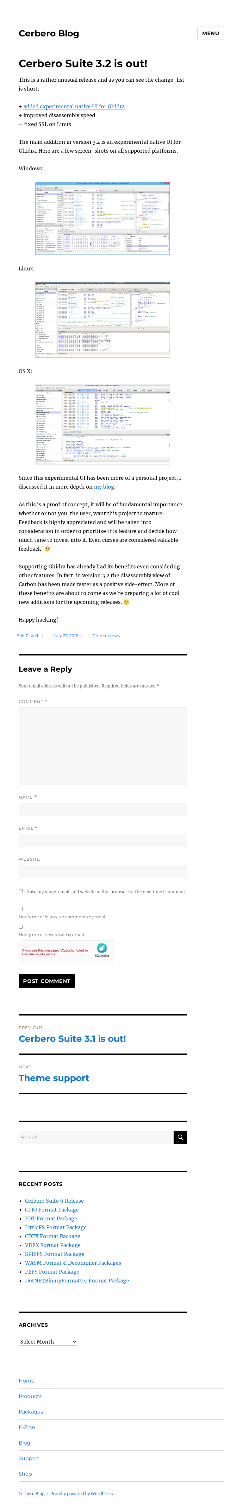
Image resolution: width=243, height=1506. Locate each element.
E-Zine (27, 1427)
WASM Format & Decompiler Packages (73, 1263)
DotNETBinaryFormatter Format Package (77, 1280)
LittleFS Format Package (56, 1227)
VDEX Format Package (53, 1245)
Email (28, 828)
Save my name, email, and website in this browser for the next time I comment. (106, 892)
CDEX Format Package (52, 1236)
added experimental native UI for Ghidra (74, 106)
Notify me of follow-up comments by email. (63, 916)
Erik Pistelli (28, 635)
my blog (104, 487)
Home (26, 1381)
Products (30, 1396)
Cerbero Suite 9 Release (54, 1201)
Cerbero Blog (49, 33)
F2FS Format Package (52, 1272)
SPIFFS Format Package (54, 1254)
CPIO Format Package (52, 1209)
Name (28, 797)
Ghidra (99, 635)
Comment (33, 701)
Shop (25, 1474)
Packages (31, 1412)
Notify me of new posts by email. (52, 934)
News (114, 635)
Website (29, 859)
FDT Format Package (51, 1218)
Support (29, 1458)
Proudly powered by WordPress (81, 1494)
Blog (24, 1443)
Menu (211, 33)
